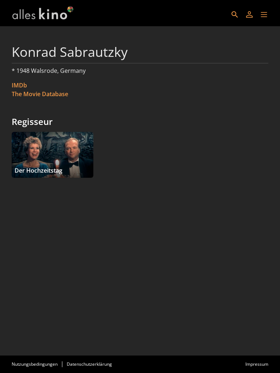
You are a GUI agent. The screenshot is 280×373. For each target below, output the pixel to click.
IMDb (19, 85)
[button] (264, 14)
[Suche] (235, 14)
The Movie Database (40, 94)
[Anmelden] (249, 14)
